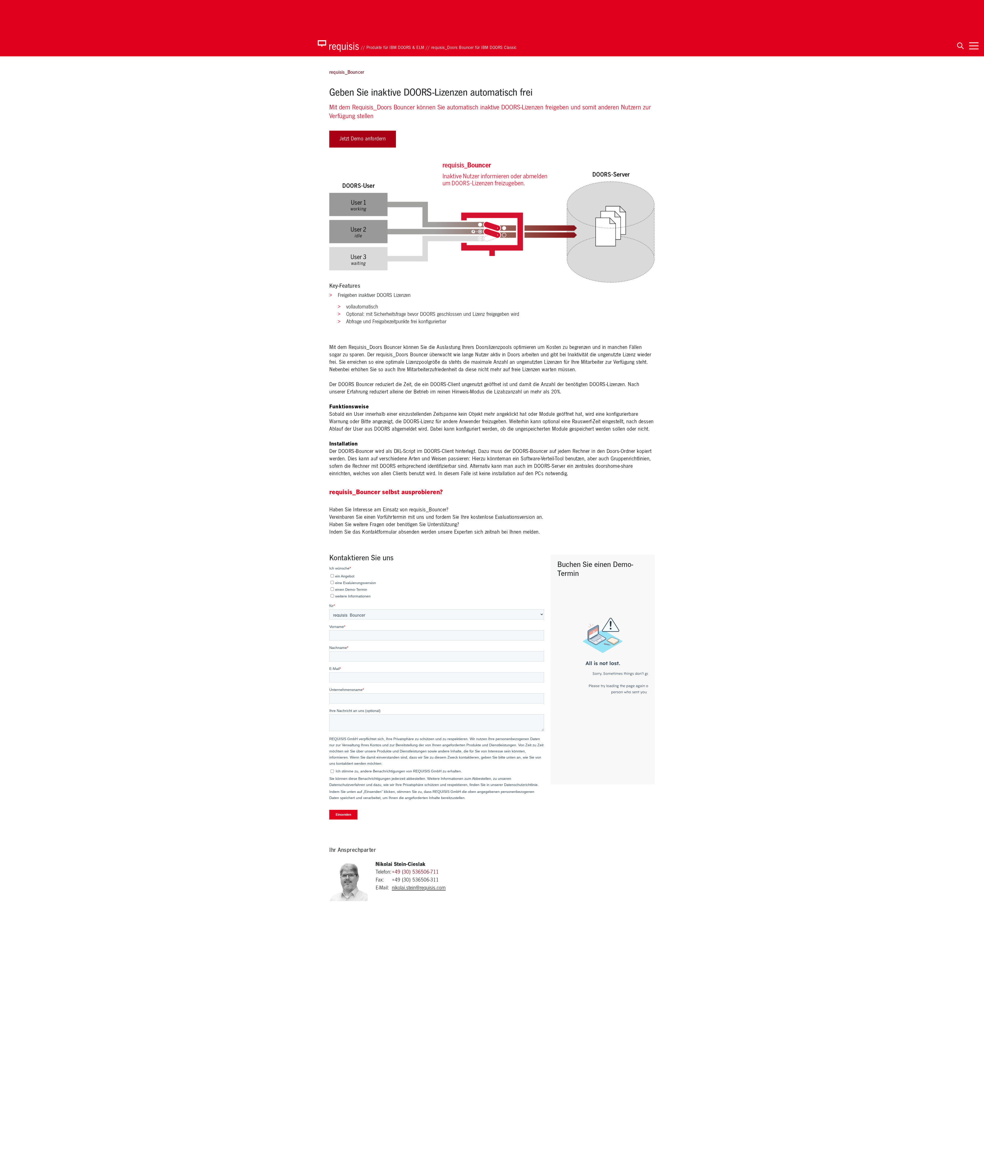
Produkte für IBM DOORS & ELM (395, 48)
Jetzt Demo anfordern (363, 139)
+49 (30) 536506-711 (415, 872)
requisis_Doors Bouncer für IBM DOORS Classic (474, 48)
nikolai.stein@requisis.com (419, 888)
